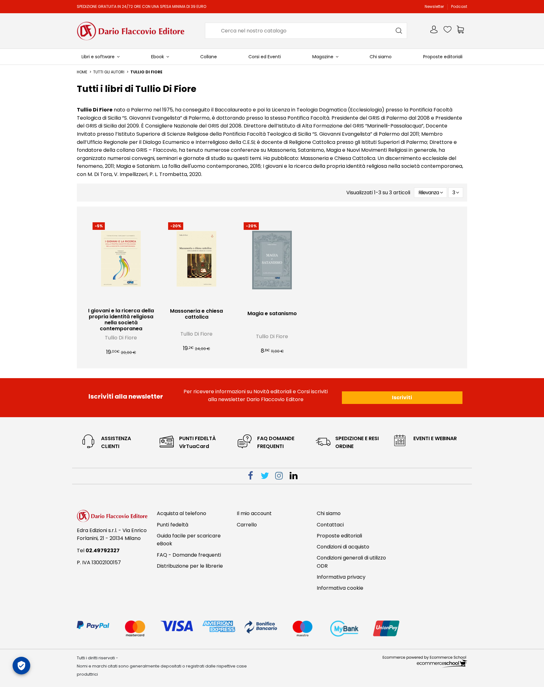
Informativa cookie (340, 588)
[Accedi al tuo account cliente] (434, 31)
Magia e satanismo (272, 313)
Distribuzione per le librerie (190, 566)
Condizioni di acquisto (343, 546)
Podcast (459, 6)
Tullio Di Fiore (121, 337)
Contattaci (330, 524)
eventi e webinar (435, 438)
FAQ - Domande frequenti (189, 555)
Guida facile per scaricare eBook (189, 540)
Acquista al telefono (181, 513)
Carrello (247, 524)
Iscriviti (402, 397)
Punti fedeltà (172, 524)
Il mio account (254, 513)
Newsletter (435, 6)
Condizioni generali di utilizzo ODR (351, 562)
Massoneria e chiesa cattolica (196, 314)
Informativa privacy (341, 577)
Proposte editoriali (339, 535)
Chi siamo (329, 513)
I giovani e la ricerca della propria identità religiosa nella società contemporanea (121, 319)
